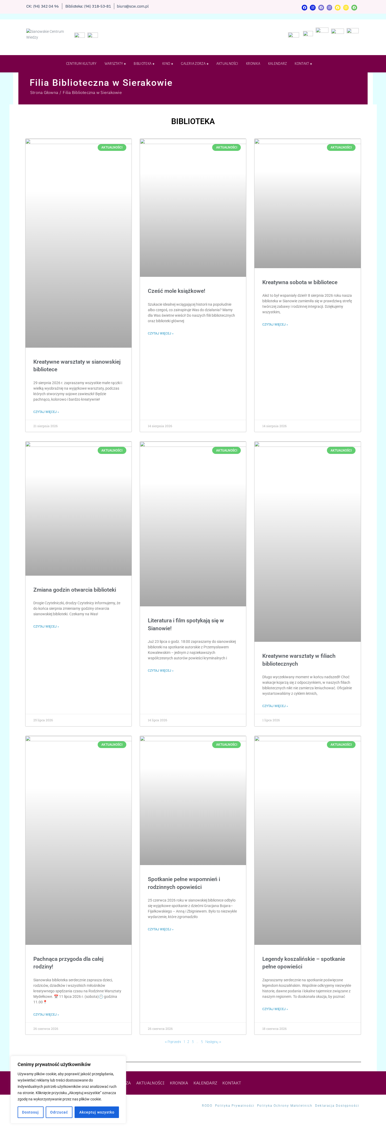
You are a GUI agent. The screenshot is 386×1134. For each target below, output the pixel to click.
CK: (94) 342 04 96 (42, 6)
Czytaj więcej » (46, 412)
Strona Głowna (44, 92)
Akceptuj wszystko (96, 1112)
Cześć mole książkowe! (176, 291)
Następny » (213, 1042)
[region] (68, 1090)
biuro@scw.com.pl (132, 6)
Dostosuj (30, 1112)
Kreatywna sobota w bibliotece (299, 282)
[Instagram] (313, 7)
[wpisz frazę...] (357, 65)
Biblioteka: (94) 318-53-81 (88, 6)
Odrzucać (59, 1112)
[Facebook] (304, 7)
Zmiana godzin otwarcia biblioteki (74, 590)
